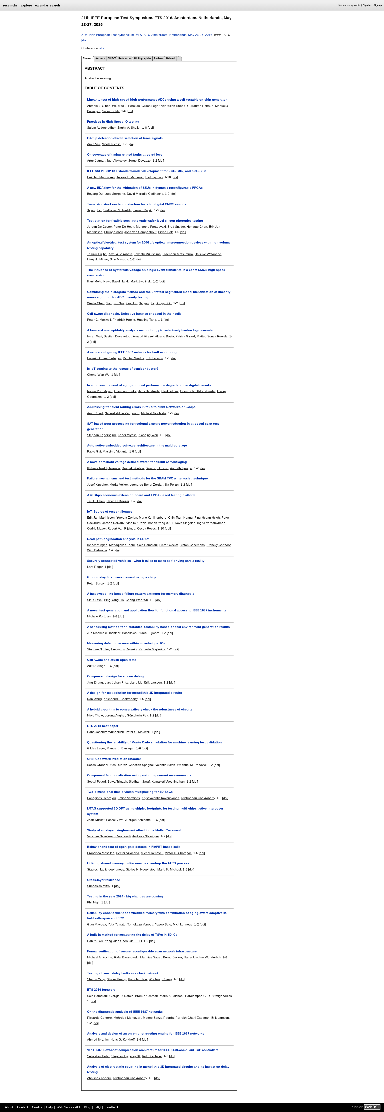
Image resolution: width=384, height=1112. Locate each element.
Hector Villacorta (127, 853)
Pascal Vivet (114, 820)
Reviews (159, 58)
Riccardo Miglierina (151, 649)
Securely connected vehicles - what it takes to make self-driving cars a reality (145, 560)
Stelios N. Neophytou (141, 869)
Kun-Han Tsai (137, 979)
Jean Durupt (95, 820)
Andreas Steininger (145, 836)
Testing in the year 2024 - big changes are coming (125, 896)
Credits (37, 1107)
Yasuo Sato (163, 924)
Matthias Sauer (150, 957)
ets (102, 48)
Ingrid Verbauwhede (211, 523)
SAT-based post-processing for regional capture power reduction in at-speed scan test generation (153, 426)
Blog (87, 1107)
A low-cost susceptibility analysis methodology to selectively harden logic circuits (150, 330)
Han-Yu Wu (95, 941)
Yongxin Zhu (115, 303)
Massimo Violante (115, 451)
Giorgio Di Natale (121, 996)
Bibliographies (142, 58)
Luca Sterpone (114, 193)
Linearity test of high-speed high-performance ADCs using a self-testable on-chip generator (157, 99)
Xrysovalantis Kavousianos (160, 798)
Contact (22, 1107)
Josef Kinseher (97, 484)
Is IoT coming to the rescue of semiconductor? (122, 368)
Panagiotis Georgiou (101, 798)
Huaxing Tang (146, 319)
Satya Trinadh (117, 781)
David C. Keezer (117, 501)
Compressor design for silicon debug (115, 676)
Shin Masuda (119, 259)
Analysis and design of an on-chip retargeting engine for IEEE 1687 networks (145, 1033)
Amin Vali (93, 144)
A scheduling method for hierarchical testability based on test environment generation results (158, 627)
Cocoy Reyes (146, 528)
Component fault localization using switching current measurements (139, 775)
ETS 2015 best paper (102, 726)
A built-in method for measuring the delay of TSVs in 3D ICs (132, 934)
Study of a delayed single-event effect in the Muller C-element (134, 830)
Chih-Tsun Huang (180, 517)
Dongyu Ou (164, 303)
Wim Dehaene (97, 550)
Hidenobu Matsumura (177, 254)
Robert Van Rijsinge (121, 528)
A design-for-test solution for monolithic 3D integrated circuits (134, 692)
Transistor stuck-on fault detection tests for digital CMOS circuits (136, 204)
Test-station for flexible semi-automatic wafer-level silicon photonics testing (145, 220)
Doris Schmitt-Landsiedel (197, 391)
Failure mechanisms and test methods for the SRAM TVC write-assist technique (147, 478)
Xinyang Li (146, 303)
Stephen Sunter (98, 649)
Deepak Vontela (133, 468)
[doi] (84, 40)
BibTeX (112, 58)
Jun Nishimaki (97, 633)
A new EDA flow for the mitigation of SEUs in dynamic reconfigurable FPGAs (145, 187)
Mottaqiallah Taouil (122, 545)
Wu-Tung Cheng (160, 979)
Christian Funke (125, 391)
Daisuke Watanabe (208, 254)
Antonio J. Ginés (98, 106)
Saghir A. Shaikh (128, 127)
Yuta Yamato (117, 924)
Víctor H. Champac (178, 853)
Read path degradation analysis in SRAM (118, 539)
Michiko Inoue (182, 924)
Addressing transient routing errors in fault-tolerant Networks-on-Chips (141, 407)
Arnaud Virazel (143, 336)
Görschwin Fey (137, 715)
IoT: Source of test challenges (109, 511)
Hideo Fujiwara (149, 633)
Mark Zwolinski (140, 281)
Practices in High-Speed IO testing (113, 121)
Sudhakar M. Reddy (117, 210)
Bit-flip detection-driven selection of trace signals (125, 138)
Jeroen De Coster (99, 226)
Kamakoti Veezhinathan (168, 781)
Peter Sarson (96, 583)
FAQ (97, 1107)
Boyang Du (95, 193)
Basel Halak (120, 281)
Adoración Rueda (173, 106)
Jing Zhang (95, 682)
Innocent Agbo (97, 545)
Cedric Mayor (96, 528)
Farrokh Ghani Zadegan (104, 358)
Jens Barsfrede (149, 391)
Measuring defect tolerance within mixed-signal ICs (126, 643)
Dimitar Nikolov (133, 358)
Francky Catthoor (218, 545)
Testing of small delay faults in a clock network (123, 973)
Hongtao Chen (197, 226)
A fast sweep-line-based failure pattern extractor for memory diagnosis (140, 593)
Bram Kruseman (146, 996)
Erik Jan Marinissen (101, 177)
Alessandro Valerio (123, 649)
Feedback (112, 1107)
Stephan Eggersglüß (101, 435)
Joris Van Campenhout (140, 232)
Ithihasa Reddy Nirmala (103, 468)
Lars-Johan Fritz (116, 682)
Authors (100, 58)
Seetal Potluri (96, 781)
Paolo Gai (94, 451)
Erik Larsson (154, 358)
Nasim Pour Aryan (99, 391)
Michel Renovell (152, 853)
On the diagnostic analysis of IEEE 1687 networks (125, 1011)
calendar (41, 5)
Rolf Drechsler (152, 1056)
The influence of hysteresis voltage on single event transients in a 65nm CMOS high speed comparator (156, 272)
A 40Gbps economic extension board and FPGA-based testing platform (141, 495)
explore (26, 5)
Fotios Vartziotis (129, 798)
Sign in (366, 5)
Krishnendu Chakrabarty (121, 699)
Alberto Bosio (164, 336)
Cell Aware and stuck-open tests (111, 660)
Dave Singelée (185, 523)
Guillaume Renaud (200, 106)
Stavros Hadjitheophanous (105, 869)
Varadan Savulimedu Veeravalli (109, 836)
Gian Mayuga (96, 924)
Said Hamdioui (147, 545)
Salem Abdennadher (101, 127)
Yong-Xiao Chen (116, 941)
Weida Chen (95, 303)
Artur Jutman (96, 160)
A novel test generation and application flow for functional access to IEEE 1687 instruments (156, 610)
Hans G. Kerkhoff (122, 1039)
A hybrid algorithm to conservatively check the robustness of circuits (139, 709)
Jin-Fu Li (136, 941)
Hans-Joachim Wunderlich (105, 732)
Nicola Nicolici (111, 144)
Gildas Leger (150, 106)
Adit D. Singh (96, 666)
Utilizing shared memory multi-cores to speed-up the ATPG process (138, 863)
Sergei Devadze (139, 160)
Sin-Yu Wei (94, 600)
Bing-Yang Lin (114, 600)
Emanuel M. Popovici (191, 765)
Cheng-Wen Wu (98, 374)
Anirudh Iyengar (181, 468)
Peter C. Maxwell (99, 319)
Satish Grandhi (97, 765)
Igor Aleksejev (116, 160)
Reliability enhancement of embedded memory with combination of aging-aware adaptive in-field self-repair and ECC (157, 915)
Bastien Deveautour (117, 336)
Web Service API (68, 1107)
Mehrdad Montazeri (127, 1017)
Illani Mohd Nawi (98, 281)
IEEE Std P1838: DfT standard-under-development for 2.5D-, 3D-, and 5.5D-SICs (146, 171)
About (9, 1107)
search (55, 5)
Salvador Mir (111, 111)
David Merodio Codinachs (145, 193)
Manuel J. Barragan (120, 748)
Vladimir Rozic (136, 523)
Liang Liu (136, 682)
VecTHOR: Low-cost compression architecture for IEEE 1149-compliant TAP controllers (152, 1050)
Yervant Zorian (126, 517)
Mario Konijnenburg (152, 517)
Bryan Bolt (165, 232)
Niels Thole (95, 715)
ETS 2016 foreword (101, 989)
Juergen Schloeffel (138, 820)
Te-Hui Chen (96, 501)
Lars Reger (95, 566)
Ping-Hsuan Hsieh (207, 517)
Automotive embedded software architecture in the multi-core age (137, 445)
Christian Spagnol (141, 765)
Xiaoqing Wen (148, 435)
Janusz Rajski (142, 210)
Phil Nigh (93, 902)
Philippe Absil (113, 232)
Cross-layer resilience (103, 880)
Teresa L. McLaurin (130, 177)
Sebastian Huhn (98, 1056)
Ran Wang (94, 699)
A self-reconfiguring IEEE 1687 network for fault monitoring (132, 352)
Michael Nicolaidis (153, 413)
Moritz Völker (119, 484)
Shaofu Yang (96, 979)
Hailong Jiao (154, 177)
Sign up (378, 5)
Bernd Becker (172, 957)
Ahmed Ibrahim (98, 1039)
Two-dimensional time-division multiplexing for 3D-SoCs (130, 791)
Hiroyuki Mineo (97, 259)
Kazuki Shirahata (120, 254)
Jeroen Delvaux (113, 523)
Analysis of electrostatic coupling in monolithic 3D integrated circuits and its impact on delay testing (158, 1069)
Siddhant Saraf (139, 781)
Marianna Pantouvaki (151, 226)
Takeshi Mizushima (147, 254)
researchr (10, 5)
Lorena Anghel (115, 715)
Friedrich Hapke (124, 319)
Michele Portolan (99, 616)
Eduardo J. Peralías (126, 106)
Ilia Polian (172, 484)
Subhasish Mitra (98, 886)
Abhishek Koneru (99, 1078)
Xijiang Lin (94, 210)
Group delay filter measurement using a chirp (121, 577)
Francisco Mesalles (100, 853)
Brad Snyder (176, 226)
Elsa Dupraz (118, 765)
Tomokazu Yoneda (140, 924)
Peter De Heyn (124, 226)
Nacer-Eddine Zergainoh (122, 413)
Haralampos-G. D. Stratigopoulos (208, 996)
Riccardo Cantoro (99, 1017)
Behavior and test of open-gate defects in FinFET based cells (133, 846)
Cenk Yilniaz (169, 391)
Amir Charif (95, 413)
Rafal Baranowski (126, 957)
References (125, 58)
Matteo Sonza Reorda (212, 336)
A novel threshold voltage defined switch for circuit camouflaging (137, 462)
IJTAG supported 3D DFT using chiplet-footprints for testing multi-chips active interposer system (155, 811)
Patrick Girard (185, 336)
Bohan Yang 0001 (160, 523)
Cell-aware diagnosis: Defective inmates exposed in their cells (134, 313)
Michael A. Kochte (99, 957)
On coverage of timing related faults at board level (125, 154)
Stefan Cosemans (192, 545)
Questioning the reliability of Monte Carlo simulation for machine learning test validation (154, 742)
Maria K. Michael (169, 869)
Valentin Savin (165, 765)
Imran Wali (94, 336)
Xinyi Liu (131, 303)
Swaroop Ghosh (157, 468)
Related (170, 58)
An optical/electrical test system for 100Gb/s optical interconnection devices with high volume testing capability (158, 245)
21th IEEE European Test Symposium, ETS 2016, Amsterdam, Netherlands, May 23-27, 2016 (146, 35)
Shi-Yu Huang (116, 979)
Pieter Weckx (168, 545)
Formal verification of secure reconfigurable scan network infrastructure (142, 951)
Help (49, 1107)
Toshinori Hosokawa (122, 633)
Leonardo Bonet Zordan (146, 484)
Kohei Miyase (127, 435)
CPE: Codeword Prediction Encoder (114, 759)
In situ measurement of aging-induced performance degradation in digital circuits (149, 385)
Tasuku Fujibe (97, 254)
